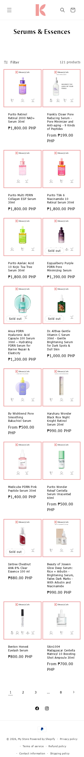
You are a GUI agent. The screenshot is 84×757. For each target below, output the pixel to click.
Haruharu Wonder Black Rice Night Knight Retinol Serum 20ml (59, 419)
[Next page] (73, 692)
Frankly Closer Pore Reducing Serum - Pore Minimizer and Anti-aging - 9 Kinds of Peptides (61, 121)
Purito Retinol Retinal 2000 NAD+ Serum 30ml (21, 118)
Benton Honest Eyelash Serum (18, 648)
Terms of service (33, 746)
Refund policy (57, 746)
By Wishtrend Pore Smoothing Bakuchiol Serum (21, 417)
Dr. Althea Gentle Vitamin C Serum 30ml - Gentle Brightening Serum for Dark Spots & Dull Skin (60, 340)
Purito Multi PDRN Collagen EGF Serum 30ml (22, 198)
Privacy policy (68, 738)
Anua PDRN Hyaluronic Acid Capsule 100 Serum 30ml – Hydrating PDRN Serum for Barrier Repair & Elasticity (21, 342)
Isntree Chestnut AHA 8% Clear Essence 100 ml (19, 567)
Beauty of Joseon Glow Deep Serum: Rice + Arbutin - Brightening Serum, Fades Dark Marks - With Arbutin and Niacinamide (60, 575)
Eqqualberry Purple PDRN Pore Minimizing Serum (60, 266)
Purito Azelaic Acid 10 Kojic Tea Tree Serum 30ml (21, 266)
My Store (23, 738)
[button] (9, 10)
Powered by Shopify (42, 738)
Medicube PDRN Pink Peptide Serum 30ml (22, 488)
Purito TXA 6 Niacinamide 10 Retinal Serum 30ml (60, 198)
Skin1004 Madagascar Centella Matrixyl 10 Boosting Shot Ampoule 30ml (61, 652)
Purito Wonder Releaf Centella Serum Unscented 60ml (59, 492)
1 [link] (11, 692)
